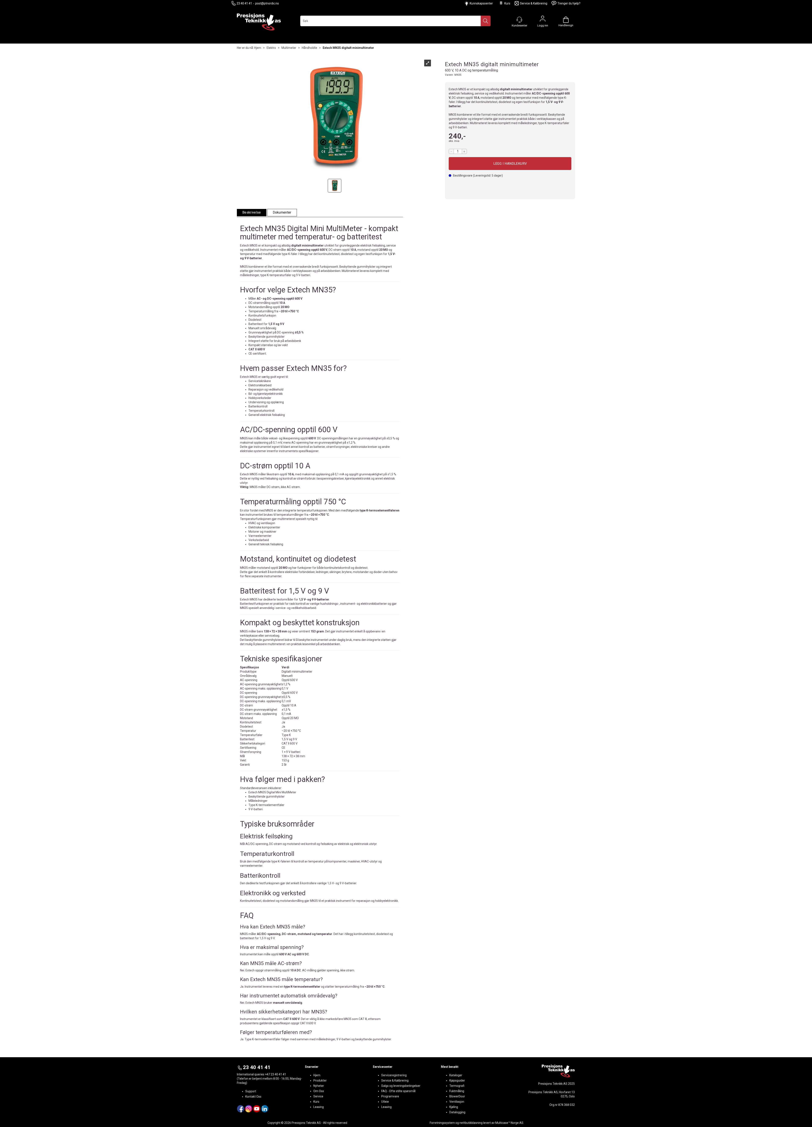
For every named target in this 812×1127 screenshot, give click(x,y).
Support (250, 1091)
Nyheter (318, 1085)
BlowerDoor (457, 1096)
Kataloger (455, 1075)
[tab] (251, 212)
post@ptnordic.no (267, 3)
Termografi (456, 1085)
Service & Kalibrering (533, 3)
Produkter (320, 1080)
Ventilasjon (456, 1101)
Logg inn (543, 20)
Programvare (390, 1096)
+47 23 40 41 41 (275, 1074)
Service (318, 1096)
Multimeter (288, 47)
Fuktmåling (456, 1091)
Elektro (271, 47)
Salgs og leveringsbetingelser (400, 1085)
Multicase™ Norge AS (509, 1122)
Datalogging (457, 1112)
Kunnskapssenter (481, 3)
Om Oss (318, 1091)
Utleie (385, 1101)
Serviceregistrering (394, 1075)
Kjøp (510, 163)
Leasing (318, 1107)
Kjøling (453, 1107)
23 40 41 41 (244, 3)
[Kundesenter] (519, 20)
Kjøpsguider (457, 1080)
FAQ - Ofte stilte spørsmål (398, 1091)
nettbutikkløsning (471, 1122)
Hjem (257, 47)
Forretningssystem (442, 1122)
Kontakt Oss (253, 1096)
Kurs (507, 3)
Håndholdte (309, 47)
